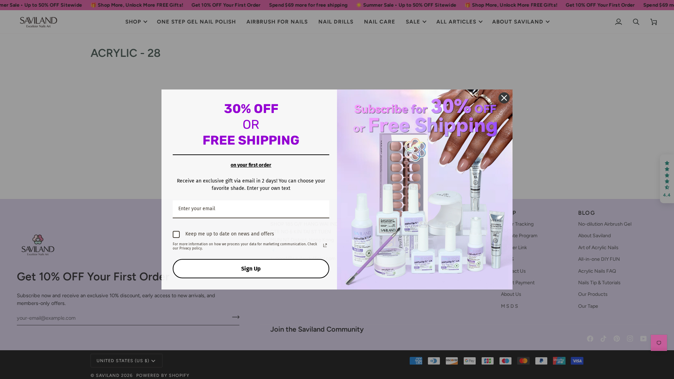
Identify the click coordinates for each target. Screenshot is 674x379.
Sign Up (251, 268)
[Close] (504, 97)
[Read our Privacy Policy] (325, 245)
